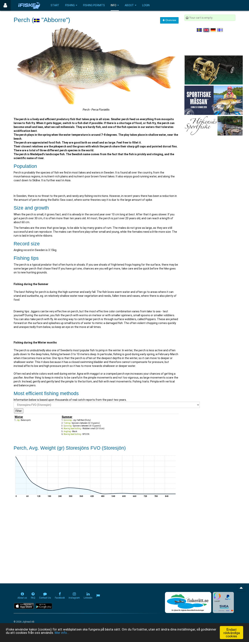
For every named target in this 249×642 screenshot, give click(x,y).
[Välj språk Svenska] (199, 30)
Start (55, 5)
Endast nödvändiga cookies (231, 632)
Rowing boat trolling (72, 428)
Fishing (70, 5)
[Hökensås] (213, 125)
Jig (18, 420)
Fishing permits (94, 5)
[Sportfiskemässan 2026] (213, 100)
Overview (170, 20)
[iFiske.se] (29, 5)
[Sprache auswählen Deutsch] (213, 30)
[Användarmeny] (5, 5)
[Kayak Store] (213, 69)
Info (113, 5)
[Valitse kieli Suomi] (220, 30)
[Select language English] (206, 30)
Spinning (68, 420)
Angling (67, 431)
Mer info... (62, 633)
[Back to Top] (241, 588)
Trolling (67, 423)
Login (146, 5)
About (129, 5)
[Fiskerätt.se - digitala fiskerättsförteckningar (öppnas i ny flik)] (188, 602)
